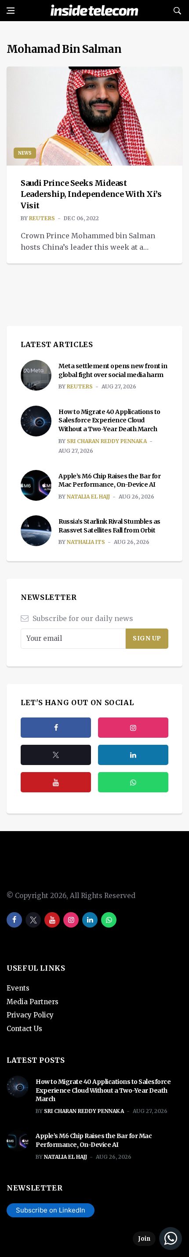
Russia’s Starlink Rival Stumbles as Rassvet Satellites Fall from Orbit (109, 526)
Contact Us (24, 1028)
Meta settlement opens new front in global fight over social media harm (112, 370)
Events (18, 988)
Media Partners (32, 1002)
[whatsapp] (108, 920)
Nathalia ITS (86, 542)
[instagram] (133, 727)
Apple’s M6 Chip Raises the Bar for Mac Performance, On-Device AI (109, 480)
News (25, 153)
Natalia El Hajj (88, 496)
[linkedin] (90, 920)
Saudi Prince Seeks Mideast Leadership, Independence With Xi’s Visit (91, 194)
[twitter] (56, 755)
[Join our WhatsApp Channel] (157, 1238)
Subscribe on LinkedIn (50, 1210)
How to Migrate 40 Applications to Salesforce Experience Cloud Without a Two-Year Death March (109, 420)
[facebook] (56, 727)
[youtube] (56, 782)
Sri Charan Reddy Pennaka (107, 441)
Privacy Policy (30, 1015)
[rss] (133, 755)
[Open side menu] (11, 10)
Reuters (42, 218)
